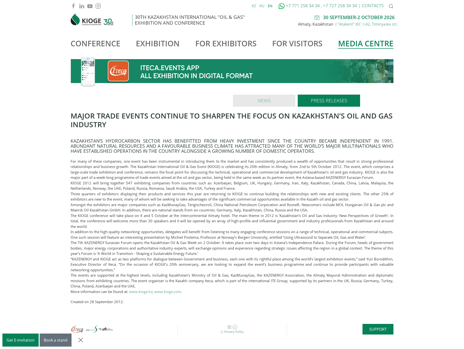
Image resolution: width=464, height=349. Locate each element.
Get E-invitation (21, 340)
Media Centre (365, 43)
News (264, 100)
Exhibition (158, 43)
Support (378, 329)
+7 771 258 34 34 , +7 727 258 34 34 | (323, 5)
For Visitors (297, 43)
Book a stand (55, 340)
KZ (254, 5)
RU (262, 5)
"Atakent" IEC (350, 24)
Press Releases (329, 100)
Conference (95, 43)
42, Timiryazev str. (381, 24)
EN (270, 5)
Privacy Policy (234, 331)
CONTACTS (373, 5)
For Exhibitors (226, 43)
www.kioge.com (167, 291)
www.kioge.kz (140, 291)
